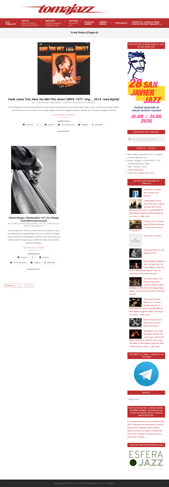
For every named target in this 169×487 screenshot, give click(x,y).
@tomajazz (138, 170)
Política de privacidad (61, 483)
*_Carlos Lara (42, 103)
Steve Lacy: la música (152, 236)
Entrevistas (24, 224)
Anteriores (9, 285)
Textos (42, 224)
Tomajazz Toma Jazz (145, 173)
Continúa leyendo (64, 115)
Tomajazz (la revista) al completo (79, 103)
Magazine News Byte (90, 483)
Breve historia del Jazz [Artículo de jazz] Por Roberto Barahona (153, 323)
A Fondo (14, 224)
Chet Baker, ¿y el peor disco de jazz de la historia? (152, 192)
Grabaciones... (55, 103)
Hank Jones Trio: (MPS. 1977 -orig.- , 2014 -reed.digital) (63, 99)
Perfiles (34, 224)
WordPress (111, 483)
